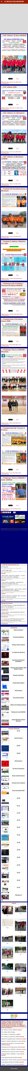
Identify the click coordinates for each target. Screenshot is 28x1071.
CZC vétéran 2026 (10, 87)
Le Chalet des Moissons (18, 652)
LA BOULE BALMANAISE (14, 1)
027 (20, 954)
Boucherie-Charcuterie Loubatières (18, 660)
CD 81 (18, 872)
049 (7, 1009)
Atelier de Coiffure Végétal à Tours (8, 526)
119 (14, 512)
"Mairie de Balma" (18, 630)
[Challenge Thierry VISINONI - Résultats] (14, 354)
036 (7, 915)
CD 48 (18, 849)
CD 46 (18, 842)
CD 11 (18, 805)
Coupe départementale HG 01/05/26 (10, 1062)
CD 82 (18, 880)
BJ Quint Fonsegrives (18, 768)
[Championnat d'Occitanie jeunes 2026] (14, 323)
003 (20, 943)
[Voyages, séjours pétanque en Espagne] (20, 519)
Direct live (18, 528)
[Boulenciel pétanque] (20, 515)
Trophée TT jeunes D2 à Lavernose (10, 1064)
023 (7, 996)
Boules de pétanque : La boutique (14, 529)
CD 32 (18, 827)
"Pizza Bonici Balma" (18, 697)
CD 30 (18, 820)
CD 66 (18, 865)
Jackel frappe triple (7, 570)
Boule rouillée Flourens (18, 775)
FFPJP (18, 745)
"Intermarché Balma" (18, 637)
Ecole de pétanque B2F (18, 790)
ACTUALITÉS (4, 567)
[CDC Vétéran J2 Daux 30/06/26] (14, 38)
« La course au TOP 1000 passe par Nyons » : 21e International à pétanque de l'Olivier (13, 619)
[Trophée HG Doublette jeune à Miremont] (14, 193)
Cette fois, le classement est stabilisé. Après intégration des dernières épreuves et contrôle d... (13, 592)
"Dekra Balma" (18, 690)
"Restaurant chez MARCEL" (18, 712)
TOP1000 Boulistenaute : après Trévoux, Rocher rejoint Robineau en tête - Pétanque (13, 589)
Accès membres (14, 1068)
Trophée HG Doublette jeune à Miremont (11, 1039)
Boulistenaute (18, 761)
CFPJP (18, 753)
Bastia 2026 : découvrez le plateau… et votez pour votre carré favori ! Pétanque (13, 576)
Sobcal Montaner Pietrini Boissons (18, 720)
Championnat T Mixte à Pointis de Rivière (11, 1059)
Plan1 (7, 927)
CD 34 (18, 834)
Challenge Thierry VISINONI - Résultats (11, 1049)
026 (7, 960)
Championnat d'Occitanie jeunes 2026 (10, 1047)
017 (20, 932)
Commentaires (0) (5, 83)
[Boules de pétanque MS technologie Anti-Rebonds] (8, 520)
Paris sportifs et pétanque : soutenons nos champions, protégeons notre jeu (12, 583)
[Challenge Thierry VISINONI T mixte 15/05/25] (14, 482)
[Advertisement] (14, 18)
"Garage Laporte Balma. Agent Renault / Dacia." (18, 668)
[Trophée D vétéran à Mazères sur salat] (14, 253)
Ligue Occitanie (18, 738)
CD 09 (18, 798)
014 (20, 913)
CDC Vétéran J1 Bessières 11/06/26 (10, 1036)
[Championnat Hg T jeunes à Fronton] (14, 432)
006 (20, 995)
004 (20, 984)
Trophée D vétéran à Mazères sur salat (11, 1041)
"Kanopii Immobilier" (18, 675)
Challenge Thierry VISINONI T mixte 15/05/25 (12, 1054)
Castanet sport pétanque (18, 783)
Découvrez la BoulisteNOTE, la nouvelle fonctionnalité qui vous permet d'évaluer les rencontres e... (13, 609)
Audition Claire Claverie (18, 644)
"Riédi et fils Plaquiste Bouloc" (18, 704)
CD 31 (18, 730)
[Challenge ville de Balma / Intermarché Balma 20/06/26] (14, 288)
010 (7, 943)
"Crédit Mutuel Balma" (18, 683)
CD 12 (18, 813)
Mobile (12, 1018)
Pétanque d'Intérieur (14, 525)
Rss (15, 1018)
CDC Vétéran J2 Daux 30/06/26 (14, 35)
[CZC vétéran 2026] (14, 89)
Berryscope (20, 526)
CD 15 (18, 887)
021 (20, 973)
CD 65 (18, 857)
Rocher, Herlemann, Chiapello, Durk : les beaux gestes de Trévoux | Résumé (13, 596)
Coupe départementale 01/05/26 (9, 1057)
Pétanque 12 (18, 895)
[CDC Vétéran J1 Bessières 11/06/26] (14, 161)
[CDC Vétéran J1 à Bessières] (14, 115)
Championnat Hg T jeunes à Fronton (10, 1051)
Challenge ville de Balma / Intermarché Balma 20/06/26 (12, 284)
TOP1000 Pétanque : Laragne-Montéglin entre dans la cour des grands (13, 606)
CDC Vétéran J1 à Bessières (14, 113)
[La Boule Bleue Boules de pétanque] (8, 515)
